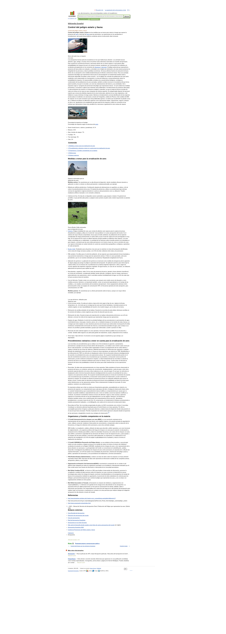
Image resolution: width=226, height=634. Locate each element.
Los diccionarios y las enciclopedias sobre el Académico (97, 13)
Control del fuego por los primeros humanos (83, 546)
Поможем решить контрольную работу (87, 543)
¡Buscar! (126, 16)
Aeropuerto (71, 553)
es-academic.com (72, 18)
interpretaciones (95, 19)
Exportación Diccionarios (73, 570)
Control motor (124, 546)
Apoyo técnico (93, 568)
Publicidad (99, 568)
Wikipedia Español (83, 19)
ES (128, 10)
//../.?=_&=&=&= (92, 498)
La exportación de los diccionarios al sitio (115, 10)
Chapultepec (72, 559)
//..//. (79, 503)
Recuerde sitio (99, 10)
